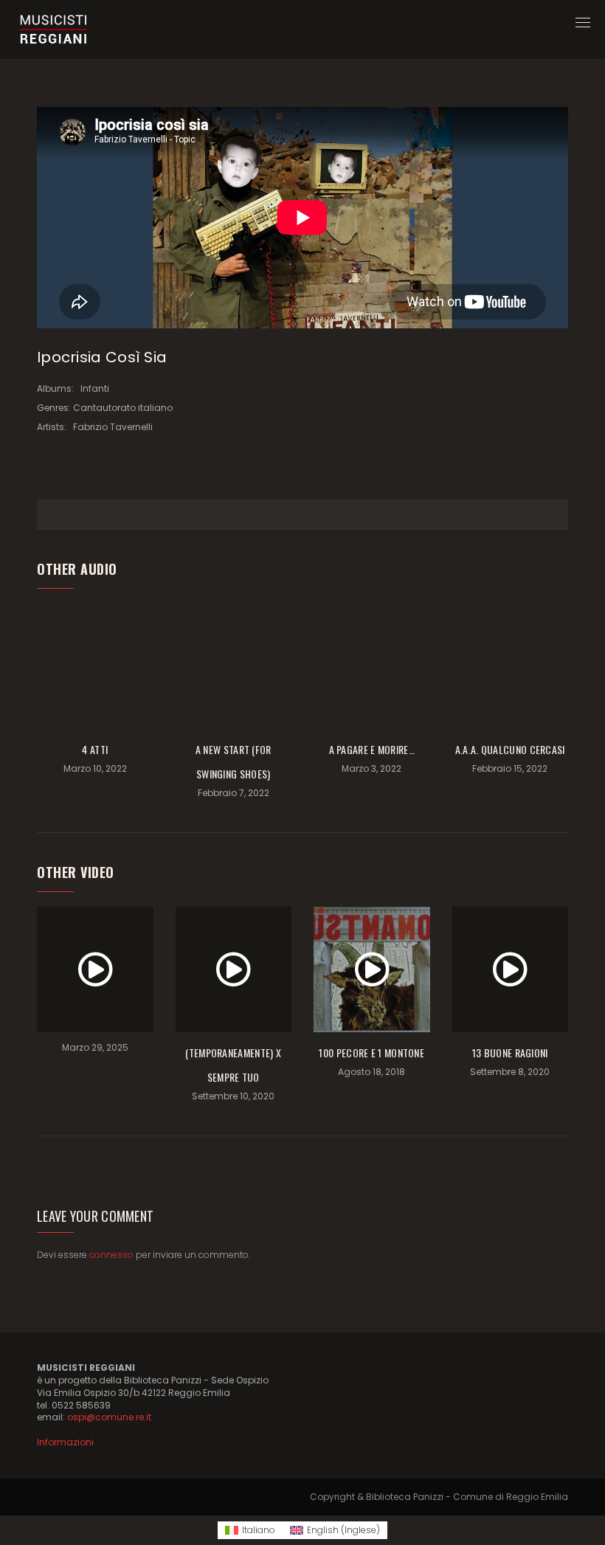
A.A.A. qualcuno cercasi (510, 749)
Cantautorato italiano (123, 407)
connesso (111, 1254)
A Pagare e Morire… (372, 749)
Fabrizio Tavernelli (113, 427)
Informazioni (65, 1442)
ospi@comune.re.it (109, 1417)
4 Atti (95, 749)
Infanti (94, 388)
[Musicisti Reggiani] (53, 29)
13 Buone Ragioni (510, 1052)
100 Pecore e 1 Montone (371, 1052)
